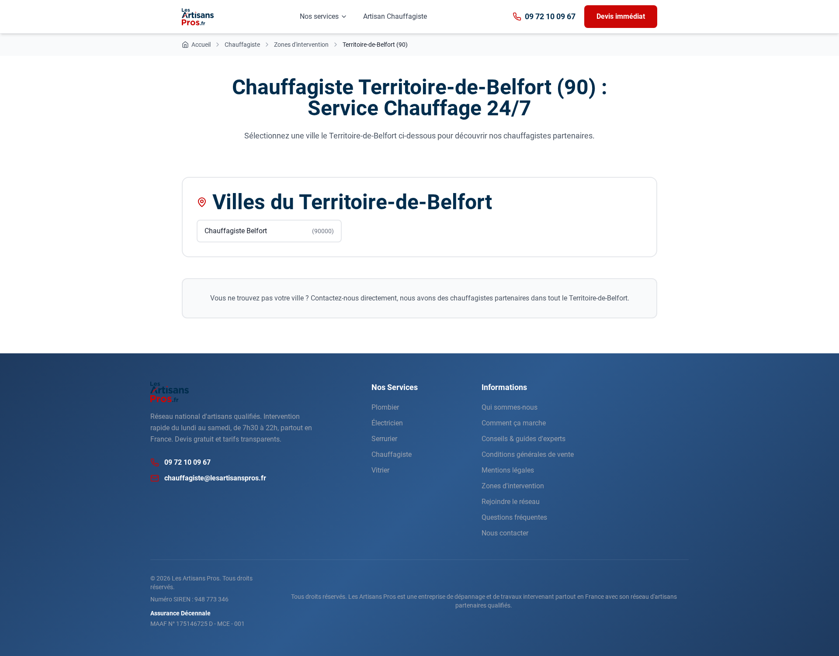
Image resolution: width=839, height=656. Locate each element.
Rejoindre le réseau (511, 501)
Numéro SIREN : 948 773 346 (189, 599)
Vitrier (380, 470)
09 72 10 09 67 (550, 16)
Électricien (387, 423)
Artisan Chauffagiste (395, 16)
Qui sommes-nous (509, 407)
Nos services (319, 16)
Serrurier (384, 439)
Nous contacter (505, 533)
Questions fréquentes (514, 517)
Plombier (385, 407)
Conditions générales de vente (528, 454)
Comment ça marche (514, 423)
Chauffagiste (391, 454)
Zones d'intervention (513, 486)
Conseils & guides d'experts (523, 439)
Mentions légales (508, 470)
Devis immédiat (620, 16)
